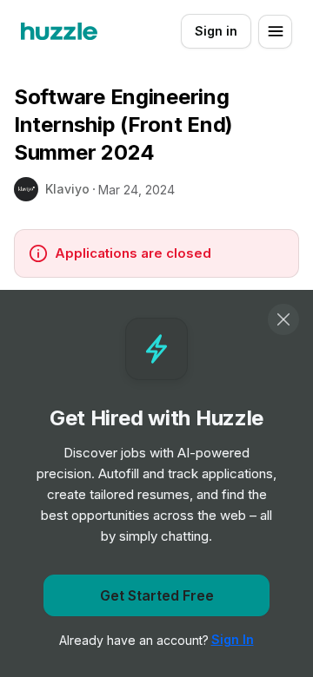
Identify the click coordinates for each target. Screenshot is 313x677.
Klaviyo (67, 188)
